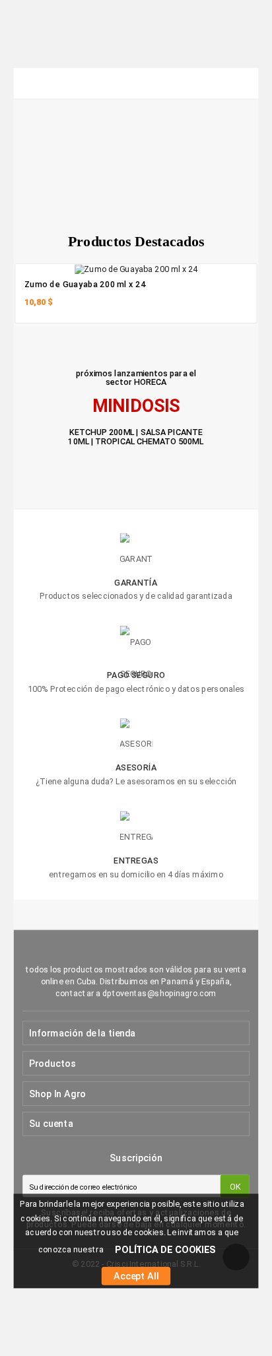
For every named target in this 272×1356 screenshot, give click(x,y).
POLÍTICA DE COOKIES (165, 1250)
